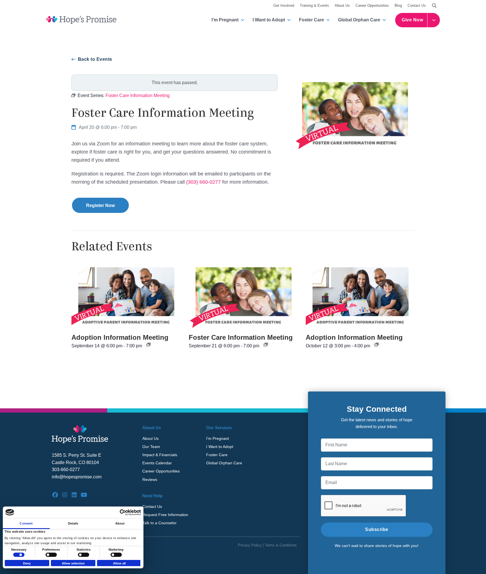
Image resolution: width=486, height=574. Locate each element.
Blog (398, 5)
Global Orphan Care (359, 19)
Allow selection (73, 563)
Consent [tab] (26, 523)
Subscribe (376, 529)
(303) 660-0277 (203, 182)
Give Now (412, 19)
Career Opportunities (372, 5)
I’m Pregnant (225, 19)
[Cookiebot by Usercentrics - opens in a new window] (116, 512)
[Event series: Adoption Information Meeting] (148, 344)
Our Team (151, 446)
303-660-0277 (66, 469)
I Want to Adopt (269, 19)
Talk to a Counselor (159, 523)
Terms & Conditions (281, 545)
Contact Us (417, 5)
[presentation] (125, 295)
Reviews (149, 479)
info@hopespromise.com (77, 476)
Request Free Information (165, 514)
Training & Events (314, 5)
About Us (342, 5)
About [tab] (120, 523)
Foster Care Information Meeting (241, 337)
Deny (27, 563)
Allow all (119, 563)
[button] (434, 5)
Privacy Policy (250, 545)
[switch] (51, 555)
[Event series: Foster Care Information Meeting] (266, 344)
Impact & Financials (159, 455)
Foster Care (311, 19)
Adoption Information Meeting (119, 337)
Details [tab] (73, 523)
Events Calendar (157, 463)
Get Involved (283, 5)
